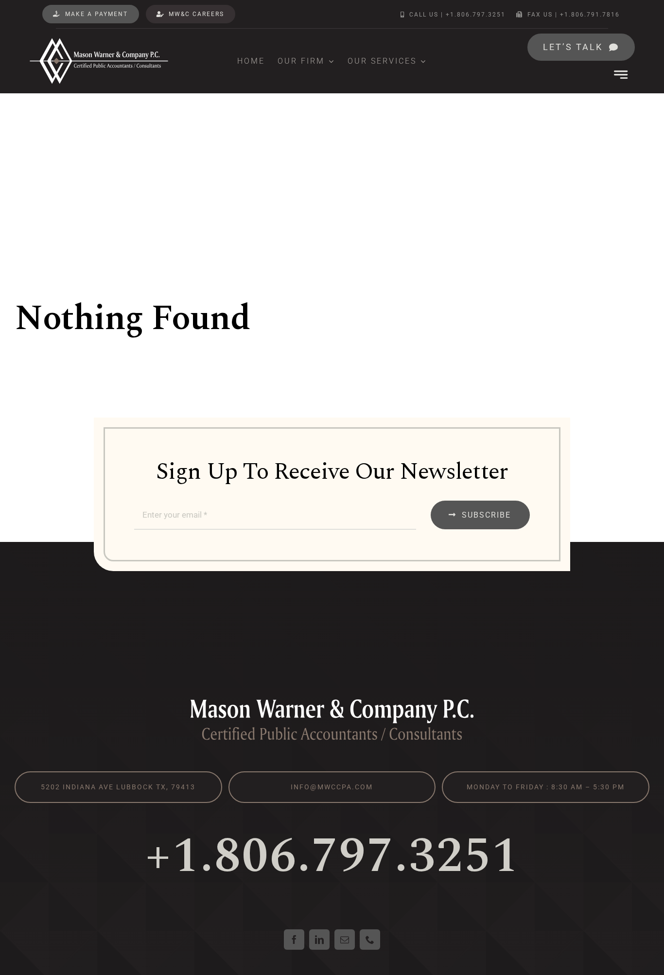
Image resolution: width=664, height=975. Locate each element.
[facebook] (294, 939)
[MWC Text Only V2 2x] (332, 701)
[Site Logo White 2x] (99, 41)
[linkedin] (319, 939)
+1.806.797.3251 (332, 856)
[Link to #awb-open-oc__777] (621, 74)
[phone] (370, 939)
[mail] (344, 939)
